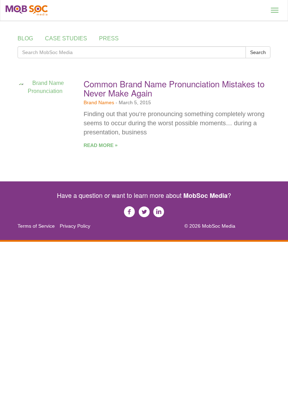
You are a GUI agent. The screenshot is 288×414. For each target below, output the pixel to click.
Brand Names (99, 102)
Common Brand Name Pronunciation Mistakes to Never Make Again (174, 88)
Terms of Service (36, 226)
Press (109, 38)
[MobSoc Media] (26, 10)
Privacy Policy (75, 226)
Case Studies (66, 38)
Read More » (101, 145)
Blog (25, 38)
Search (258, 52)
